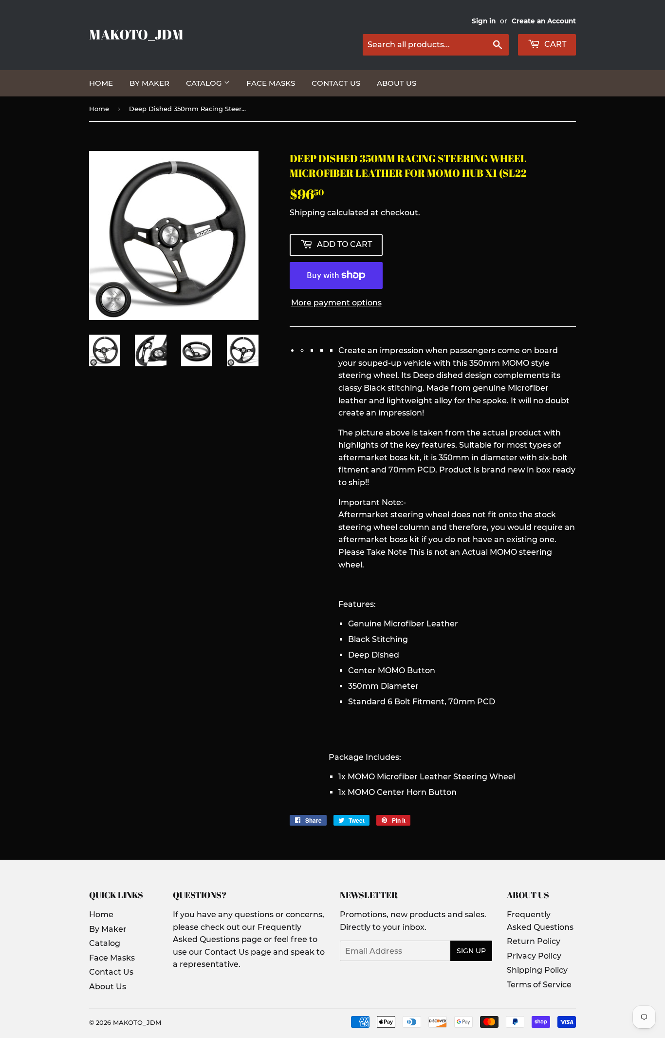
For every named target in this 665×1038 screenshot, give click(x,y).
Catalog (205, 83)
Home (101, 83)
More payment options (336, 302)
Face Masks (270, 83)
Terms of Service (539, 984)
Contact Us (336, 83)
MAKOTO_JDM (136, 34)
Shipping (307, 212)
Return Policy (533, 941)
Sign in (484, 21)
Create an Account (544, 21)
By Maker (149, 83)
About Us (396, 83)
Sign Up (471, 950)
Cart (554, 44)
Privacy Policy (534, 956)
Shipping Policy (537, 970)
